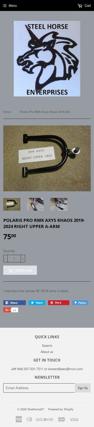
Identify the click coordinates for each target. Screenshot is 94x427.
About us (47, 351)
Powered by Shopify (60, 409)
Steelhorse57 (35, 409)
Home (7, 112)
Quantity (9, 251)
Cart (87, 5)
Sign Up (83, 388)
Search (47, 345)
